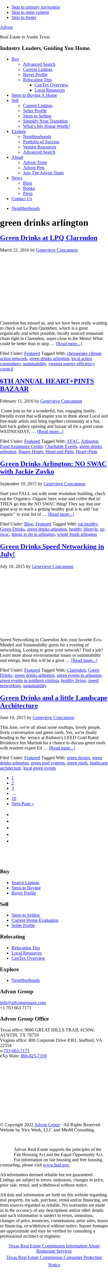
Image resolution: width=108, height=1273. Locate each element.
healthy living (73, 680)
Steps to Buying (26, 887)
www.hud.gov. (56, 1164)
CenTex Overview (28, 958)
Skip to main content (30, 12)
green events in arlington (79, 675)
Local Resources (27, 953)
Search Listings (25, 882)
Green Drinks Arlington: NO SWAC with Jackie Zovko (53, 467)
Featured (32, 353)
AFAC (73, 441)
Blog (28, 523)
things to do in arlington (33, 534)
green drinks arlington (49, 358)
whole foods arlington (77, 534)
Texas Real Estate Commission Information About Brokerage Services (54, 1248)
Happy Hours (30, 451)
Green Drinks (12, 529)
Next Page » (23, 803)
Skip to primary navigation (36, 7)
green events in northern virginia (29, 680)
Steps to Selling (26, 915)
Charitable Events (61, 446)
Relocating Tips (26, 947)
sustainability (34, 363)
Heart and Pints (59, 451)
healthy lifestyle (83, 529)
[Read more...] (69, 343)
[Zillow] (53, 860)
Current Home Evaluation (35, 920)
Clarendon (76, 670)
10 (14, 798)
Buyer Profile (24, 892)
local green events (39, 768)
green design (78, 757)
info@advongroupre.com (23, 1002)
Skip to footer (24, 17)
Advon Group (47, 1124)
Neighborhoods (26, 980)
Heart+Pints (86, 451)
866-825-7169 (34, 1055)
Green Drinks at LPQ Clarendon (48, 238)
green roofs (77, 762)
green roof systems (48, 762)
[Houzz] (66, 860)
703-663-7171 (16, 1050)
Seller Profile (23, 925)
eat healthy (87, 523)
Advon (6, 27)
